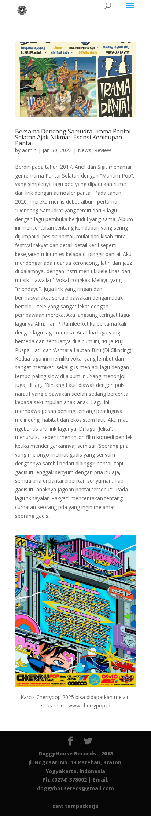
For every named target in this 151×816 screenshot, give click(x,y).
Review (102, 150)
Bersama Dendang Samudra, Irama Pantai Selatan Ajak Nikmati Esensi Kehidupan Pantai (72, 137)
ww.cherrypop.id (91, 705)
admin (29, 150)
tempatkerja (82, 805)
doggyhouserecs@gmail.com (75, 788)
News (84, 150)
